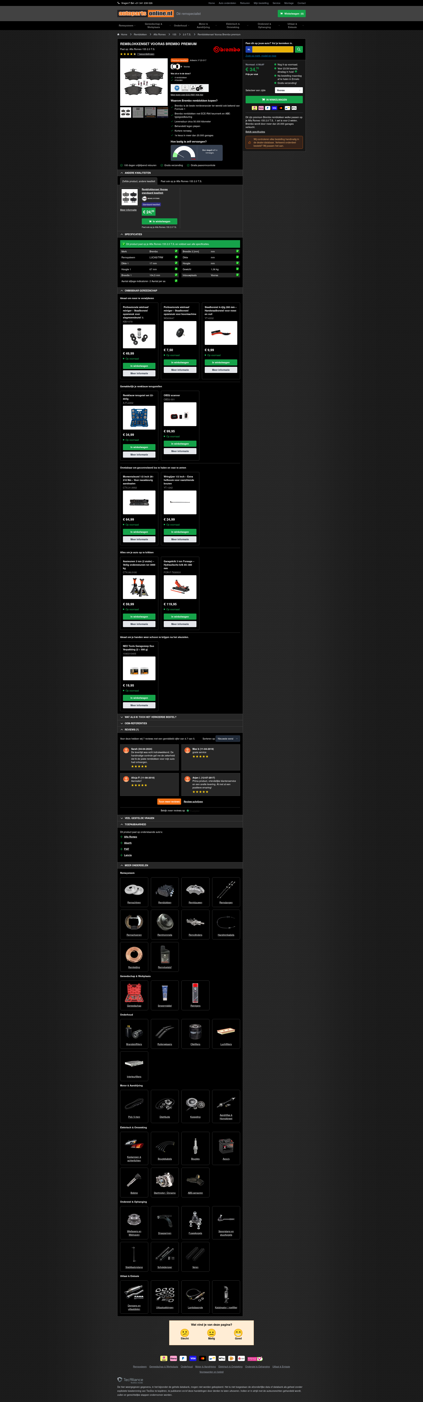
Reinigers (195, 1005)
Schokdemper (164, 1267)
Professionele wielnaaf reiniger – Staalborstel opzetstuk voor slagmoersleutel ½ (136, 312)
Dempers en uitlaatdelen (134, 1307)
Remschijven (134, 902)
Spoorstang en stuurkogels (226, 1233)
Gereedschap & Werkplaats (163, 1366)
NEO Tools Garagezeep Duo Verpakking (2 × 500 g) (138, 647)
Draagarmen (164, 1233)
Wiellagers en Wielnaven (134, 1233)
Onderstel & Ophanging (257, 1366)
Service (276, 3)
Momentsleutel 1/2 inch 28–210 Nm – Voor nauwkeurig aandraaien (138, 480)
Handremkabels (226, 934)
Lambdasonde (195, 1307)
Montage (289, 3)
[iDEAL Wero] (163, 1358)
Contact (302, 3)
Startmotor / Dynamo (165, 1192)
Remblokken (140, 34)
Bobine (134, 1192)
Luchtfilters (226, 1044)
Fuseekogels (195, 1233)
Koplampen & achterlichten (134, 1158)
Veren (195, 1267)
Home (212, 3)
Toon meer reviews (169, 801)
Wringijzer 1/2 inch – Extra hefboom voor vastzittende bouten (179, 480)
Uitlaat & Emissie (281, 1366)
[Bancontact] (212, 1358)
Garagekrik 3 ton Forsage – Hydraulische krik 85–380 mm (179, 565)
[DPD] (241, 1358)
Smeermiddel (165, 1005)
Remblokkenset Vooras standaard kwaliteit (155, 191)
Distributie (165, 1116)
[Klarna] (173, 1358)
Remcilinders (195, 934)
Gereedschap (134, 1005)
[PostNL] (231, 1358)
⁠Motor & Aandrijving (205, 1366)
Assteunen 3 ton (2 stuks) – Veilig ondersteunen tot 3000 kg (139, 565)
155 (174, 34)
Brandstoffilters (134, 1044)
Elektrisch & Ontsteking (230, 1366)
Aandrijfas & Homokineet (226, 1116)
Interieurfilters (134, 1076)
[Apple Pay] (222, 1358)
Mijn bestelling (261, 3)
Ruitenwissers (164, 1044)
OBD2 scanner (172, 395)
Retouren (245, 3)
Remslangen (226, 902)
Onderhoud (187, 1366)
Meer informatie (128, 209)
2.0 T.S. (187, 34)
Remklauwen (195, 902)
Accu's (226, 1158)
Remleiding (134, 967)
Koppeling (195, 1116)
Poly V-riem (134, 1116)
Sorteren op (209, 738)
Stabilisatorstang (134, 1267)
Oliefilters (195, 1044)
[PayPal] (183, 1358)
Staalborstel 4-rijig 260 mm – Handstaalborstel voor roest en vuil (221, 310)
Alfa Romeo (160, 34)
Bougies (195, 1158)
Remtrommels (164, 934)
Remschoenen (134, 934)
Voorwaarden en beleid (211, 1371)
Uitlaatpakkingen (164, 1307)
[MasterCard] (202, 1358)
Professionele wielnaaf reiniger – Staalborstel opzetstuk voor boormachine (180, 310)
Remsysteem (140, 1366)
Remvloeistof (165, 967)
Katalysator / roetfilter (226, 1307)
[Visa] (192, 1358)
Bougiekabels (165, 1158)
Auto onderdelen (227, 3)
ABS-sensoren (195, 1192)
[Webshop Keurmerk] (255, 1359)
